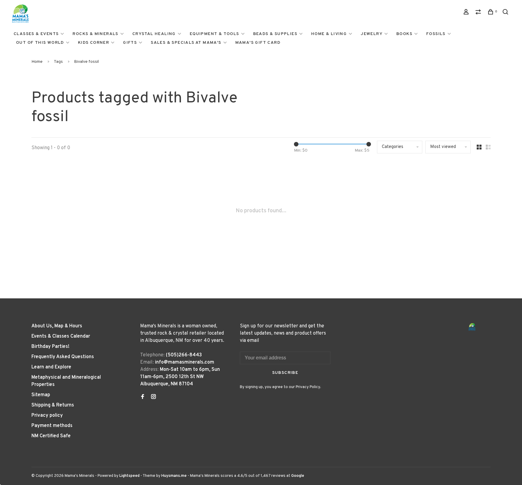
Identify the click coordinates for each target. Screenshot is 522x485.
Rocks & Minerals (95, 34)
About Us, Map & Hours (56, 326)
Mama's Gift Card (257, 42)
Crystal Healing (154, 34)
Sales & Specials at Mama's (186, 42)
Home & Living (329, 34)
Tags (58, 61)
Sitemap (40, 395)
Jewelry (371, 34)
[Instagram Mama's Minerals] (153, 397)
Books (404, 34)
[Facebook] (142, 397)
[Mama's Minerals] (472, 327)
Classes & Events (36, 34)
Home (37, 61)
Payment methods (51, 426)
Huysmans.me (174, 476)
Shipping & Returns (52, 405)
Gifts (130, 42)
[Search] (506, 13)
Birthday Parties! (50, 347)
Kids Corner (93, 42)
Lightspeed (129, 476)
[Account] (467, 13)
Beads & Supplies (275, 34)
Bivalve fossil (86, 61)
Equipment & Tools (214, 34)
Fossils (436, 34)
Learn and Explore (51, 367)
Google (297, 476)
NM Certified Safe (51, 436)
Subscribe (285, 372)
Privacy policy (47, 416)
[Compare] (479, 13)
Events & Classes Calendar (60, 336)
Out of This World (40, 42)
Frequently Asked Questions (62, 357)
